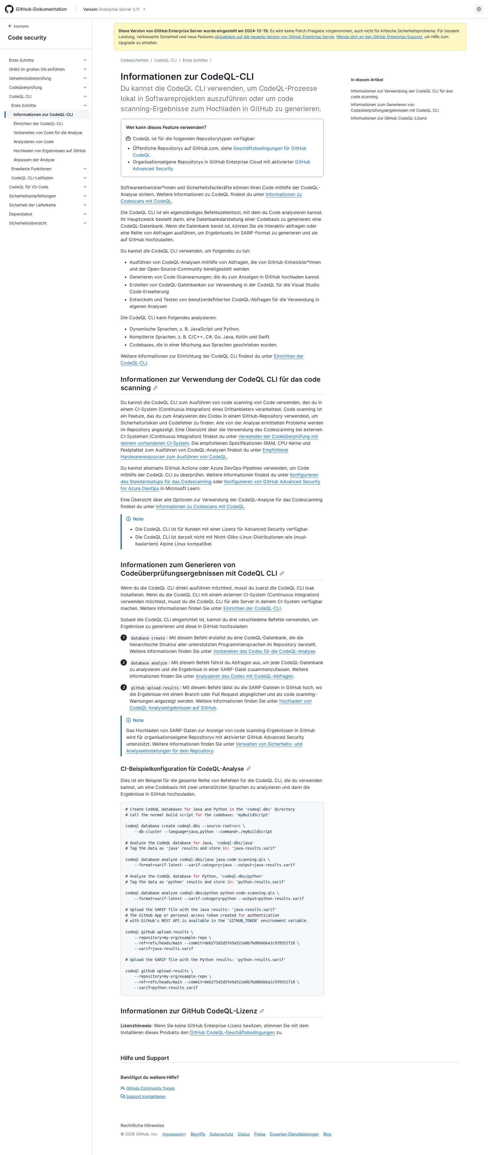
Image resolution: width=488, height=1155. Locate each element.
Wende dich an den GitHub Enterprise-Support (379, 36)
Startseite (21, 26)
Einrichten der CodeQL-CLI (252, 608)
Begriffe (198, 1134)
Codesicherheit (134, 60)
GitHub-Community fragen (150, 1088)
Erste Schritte (195, 60)
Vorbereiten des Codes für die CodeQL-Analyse (264, 651)
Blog (327, 1134)
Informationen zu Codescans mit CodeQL (200, 506)
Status (244, 1134)
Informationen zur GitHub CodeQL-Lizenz (189, 1011)
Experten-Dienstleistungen (294, 1134)
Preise (259, 1134)
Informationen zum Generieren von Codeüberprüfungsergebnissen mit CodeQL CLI (199, 569)
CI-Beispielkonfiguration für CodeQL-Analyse (182, 768)
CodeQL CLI (165, 60)
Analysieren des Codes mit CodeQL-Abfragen (244, 676)
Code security (27, 37)
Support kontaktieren (145, 1096)
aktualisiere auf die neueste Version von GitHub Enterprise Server (274, 36)
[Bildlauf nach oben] (475, 1142)
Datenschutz (221, 1134)
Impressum (172, 1134)
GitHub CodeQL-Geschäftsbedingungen (232, 1032)
